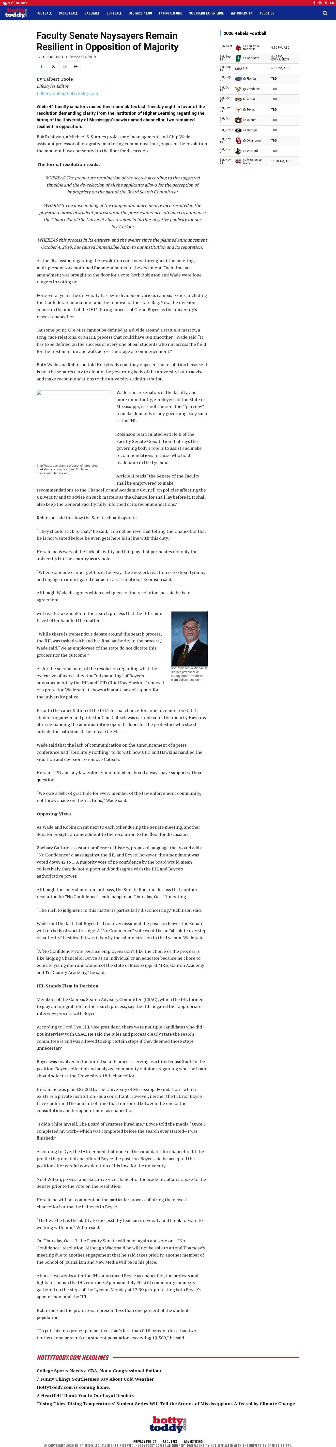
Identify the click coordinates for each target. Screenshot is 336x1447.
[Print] (75, 66)
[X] (53, 66)
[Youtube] (332, 3)
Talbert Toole (52, 57)
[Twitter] (326, 3)
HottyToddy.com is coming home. (73, 1387)
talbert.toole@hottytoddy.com (67, 93)
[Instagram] (320, 3)
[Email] (64, 66)
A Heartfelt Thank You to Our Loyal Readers (85, 1395)
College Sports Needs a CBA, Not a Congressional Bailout (99, 1371)
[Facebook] (314, 3)
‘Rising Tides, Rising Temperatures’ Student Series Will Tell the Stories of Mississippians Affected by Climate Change (166, 1403)
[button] (325, 13)
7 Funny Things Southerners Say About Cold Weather (95, 1379)
